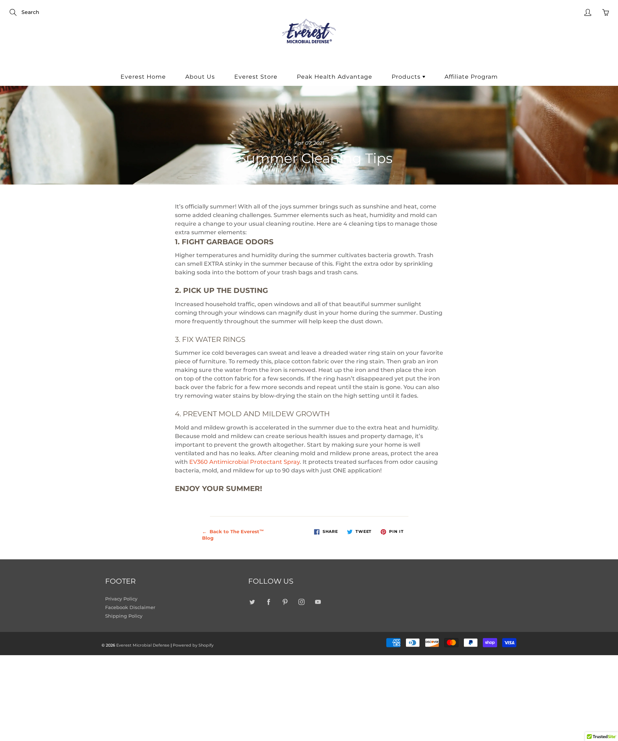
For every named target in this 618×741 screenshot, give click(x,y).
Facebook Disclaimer (130, 607)
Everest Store (256, 76)
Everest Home (143, 76)
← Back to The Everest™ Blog (233, 535)
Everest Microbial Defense (143, 645)
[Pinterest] (285, 602)
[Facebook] (268, 602)
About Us (200, 76)
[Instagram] (301, 602)
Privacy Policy (121, 599)
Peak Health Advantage (334, 76)
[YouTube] (318, 602)
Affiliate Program (471, 76)
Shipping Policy (123, 616)
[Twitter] (252, 602)
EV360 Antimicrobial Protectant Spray (244, 461)
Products (407, 76)
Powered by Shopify (193, 645)
